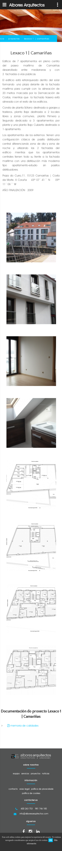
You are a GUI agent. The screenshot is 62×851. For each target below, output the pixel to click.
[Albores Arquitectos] (31, 756)
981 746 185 (41, 808)
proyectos (14, 38)
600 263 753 (27, 808)
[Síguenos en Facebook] (23, 831)
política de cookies (31, 793)
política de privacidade (42, 789)
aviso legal (24, 789)
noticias (45, 773)
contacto (13, 789)
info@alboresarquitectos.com (34, 813)
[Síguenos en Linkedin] (38, 831)
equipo (16, 773)
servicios (25, 773)
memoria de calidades (24, 725)
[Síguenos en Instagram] (30, 831)
